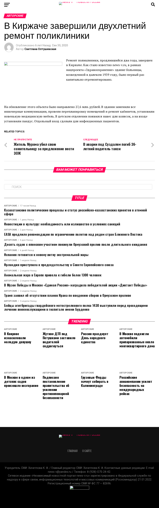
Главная (72, 451)
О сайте (87, 451)
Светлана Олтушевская (40, 49)
